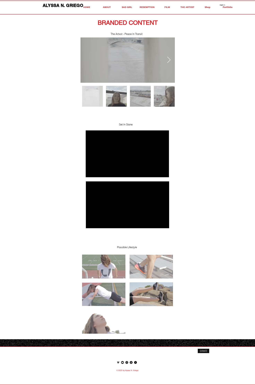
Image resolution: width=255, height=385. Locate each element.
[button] (107, 7)
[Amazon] (131, 362)
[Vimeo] (118, 362)
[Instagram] (126, 362)
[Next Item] (169, 60)
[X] (135, 362)
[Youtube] (122, 362)
